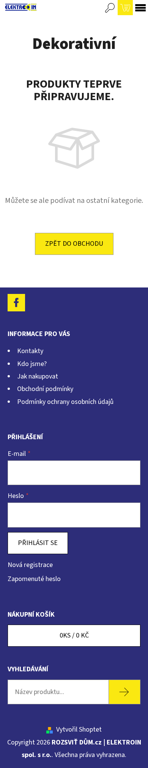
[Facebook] (16, 302)
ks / (74, 635)
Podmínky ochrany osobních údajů (65, 402)
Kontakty (30, 351)
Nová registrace (30, 565)
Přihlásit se (38, 543)
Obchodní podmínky (45, 389)
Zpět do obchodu (74, 243)
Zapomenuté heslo (34, 579)
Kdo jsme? (32, 364)
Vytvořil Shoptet (79, 729)
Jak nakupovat (37, 376)
